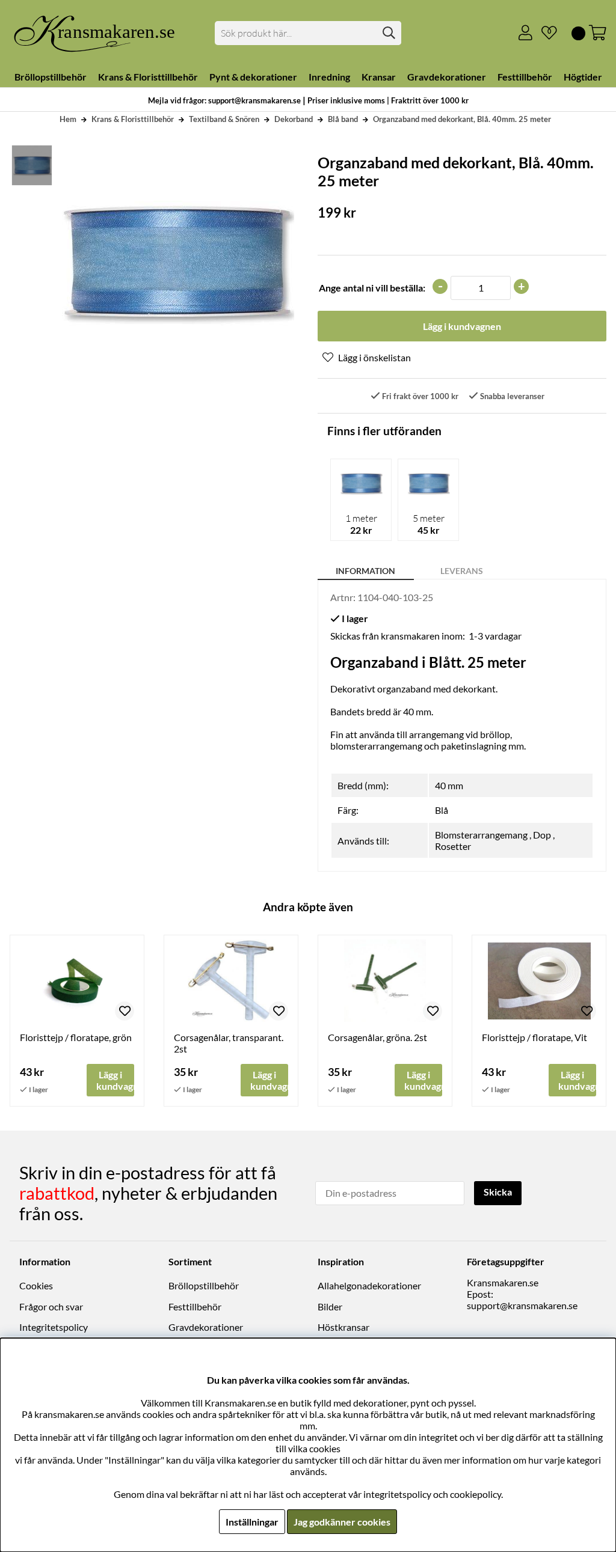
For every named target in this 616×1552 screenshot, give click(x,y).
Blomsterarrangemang (481, 834)
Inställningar (252, 1521)
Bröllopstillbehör (203, 1285)
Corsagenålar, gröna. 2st (377, 1037)
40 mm (449, 785)
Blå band (343, 119)
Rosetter (453, 846)
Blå (441, 810)
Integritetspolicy (53, 1327)
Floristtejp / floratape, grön (76, 1037)
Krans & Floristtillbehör (132, 119)
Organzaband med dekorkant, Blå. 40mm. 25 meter (462, 119)
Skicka (498, 1191)
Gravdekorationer (205, 1327)
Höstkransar (343, 1327)
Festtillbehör (194, 1306)
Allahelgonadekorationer (369, 1285)
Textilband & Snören (224, 119)
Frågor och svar (51, 1306)
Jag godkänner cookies (342, 1521)
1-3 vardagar (495, 635)
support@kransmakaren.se (522, 1305)
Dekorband (293, 119)
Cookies (36, 1285)
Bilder (330, 1306)
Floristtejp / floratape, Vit (534, 1037)
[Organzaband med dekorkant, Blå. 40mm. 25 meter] (31, 165)
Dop (542, 834)
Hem (68, 119)
